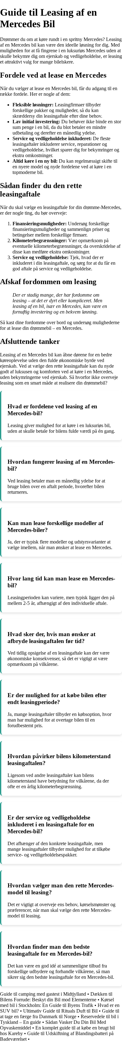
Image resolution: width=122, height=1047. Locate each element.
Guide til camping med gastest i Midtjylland (43, 994)
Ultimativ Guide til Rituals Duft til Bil (60, 1011)
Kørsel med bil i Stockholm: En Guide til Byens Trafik (57, 1002)
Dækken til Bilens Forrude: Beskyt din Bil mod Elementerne (56, 996)
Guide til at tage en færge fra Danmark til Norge (59, 1013)
